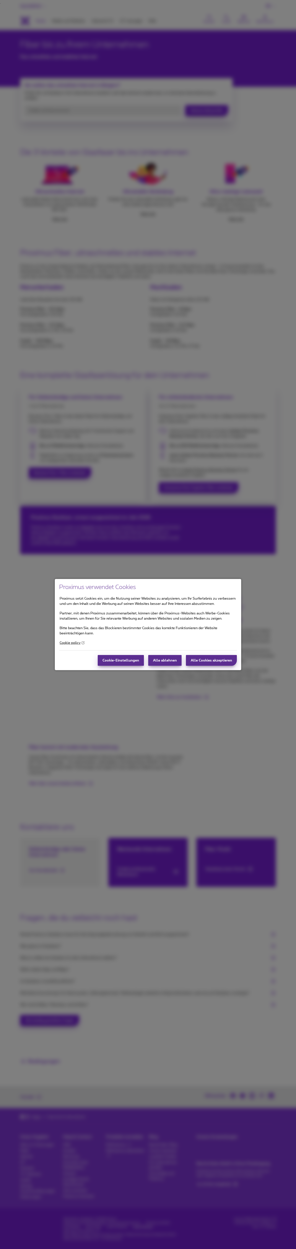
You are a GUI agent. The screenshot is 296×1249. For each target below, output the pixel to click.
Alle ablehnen (165, 660)
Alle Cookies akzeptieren (211, 660)
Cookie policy (70, 643)
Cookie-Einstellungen (120, 660)
